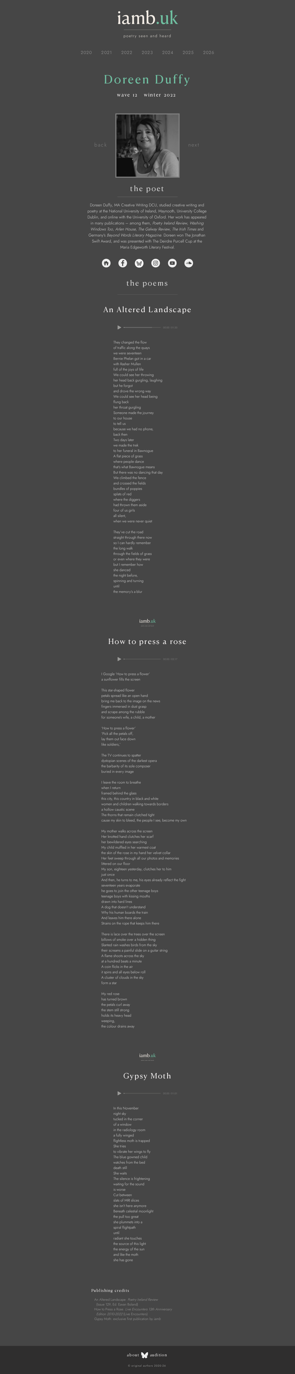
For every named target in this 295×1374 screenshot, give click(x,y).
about (133, 1355)
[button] (86, 52)
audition (158, 1355)
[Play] (119, 327)
